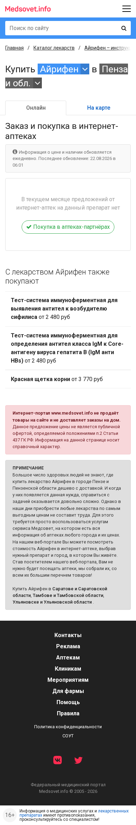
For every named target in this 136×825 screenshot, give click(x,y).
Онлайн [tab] (36, 107)
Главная (14, 48)
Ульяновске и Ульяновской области (52, 602)
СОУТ (68, 735)
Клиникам (68, 668)
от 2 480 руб (64, 308)
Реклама (68, 646)
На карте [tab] (98, 107)
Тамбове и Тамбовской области (68, 595)
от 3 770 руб (57, 379)
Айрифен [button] (59, 69)
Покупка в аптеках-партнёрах (71, 227)
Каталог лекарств (54, 48)
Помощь (68, 702)
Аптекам (68, 657)
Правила (68, 713)
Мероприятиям (68, 680)
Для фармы (68, 691)
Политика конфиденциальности (68, 726)
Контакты (68, 635)
